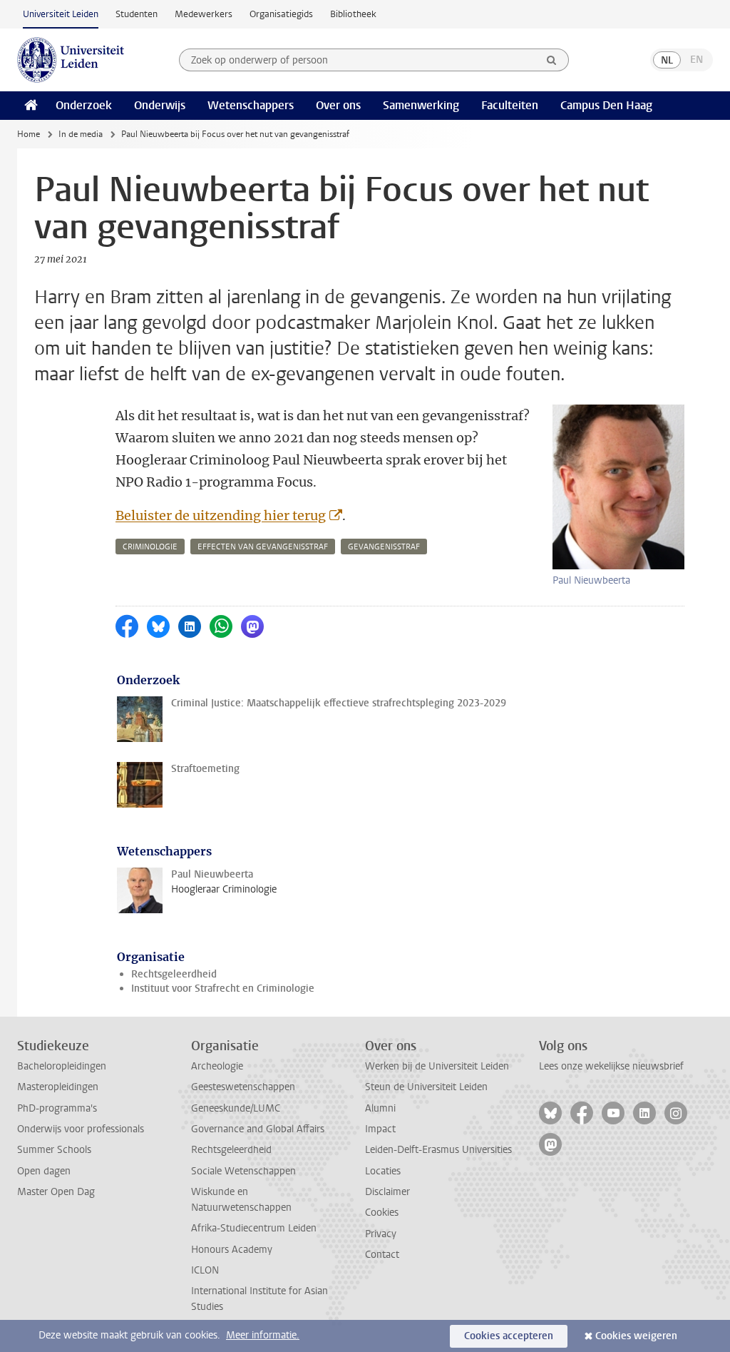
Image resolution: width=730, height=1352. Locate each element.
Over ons (338, 105)
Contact (382, 1254)
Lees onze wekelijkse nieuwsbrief (611, 1066)
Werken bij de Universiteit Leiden (437, 1066)
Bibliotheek (353, 14)
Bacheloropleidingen (61, 1066)
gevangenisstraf (384, 547)
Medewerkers (203, 14)
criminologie (150, 547)
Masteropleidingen (57, 1087)
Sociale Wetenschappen (243, 1171)
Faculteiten (509, 105)
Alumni (380, 1108)
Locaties (383, 1171)
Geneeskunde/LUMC (235, 1108)
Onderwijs (159, 105)
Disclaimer (387, 1192)
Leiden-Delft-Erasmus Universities (438, 1150)
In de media (80, 134)
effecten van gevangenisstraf (262, 547)
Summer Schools (54, 1150)
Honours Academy (231, 1249)
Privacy (380, 1234)
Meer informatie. (262, 1335)
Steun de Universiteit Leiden (426, 1087)
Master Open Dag (56, 1192)
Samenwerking (421, 105)
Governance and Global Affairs (257, 1129)
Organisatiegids (281, 14)
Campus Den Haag (606, 105)
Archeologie (217, 1066)
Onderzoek (84, 105)
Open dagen (44, 1171)
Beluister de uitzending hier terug (220, 515)
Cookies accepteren (508, 1336)
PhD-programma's (57, 1108)
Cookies (382, 1212)
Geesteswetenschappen (243, 1087)
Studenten (136, 14)
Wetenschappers (250, 105)
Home (28, 134)
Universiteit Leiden (60, 14)
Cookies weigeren (636, 1336)
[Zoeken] (552, 60)
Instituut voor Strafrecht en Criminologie (222, 988)
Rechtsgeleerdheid (174, 974)
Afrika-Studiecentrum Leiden (254, 1228)
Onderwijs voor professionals (80, 1129)
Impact (380, 1129)
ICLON (205, 1270)
